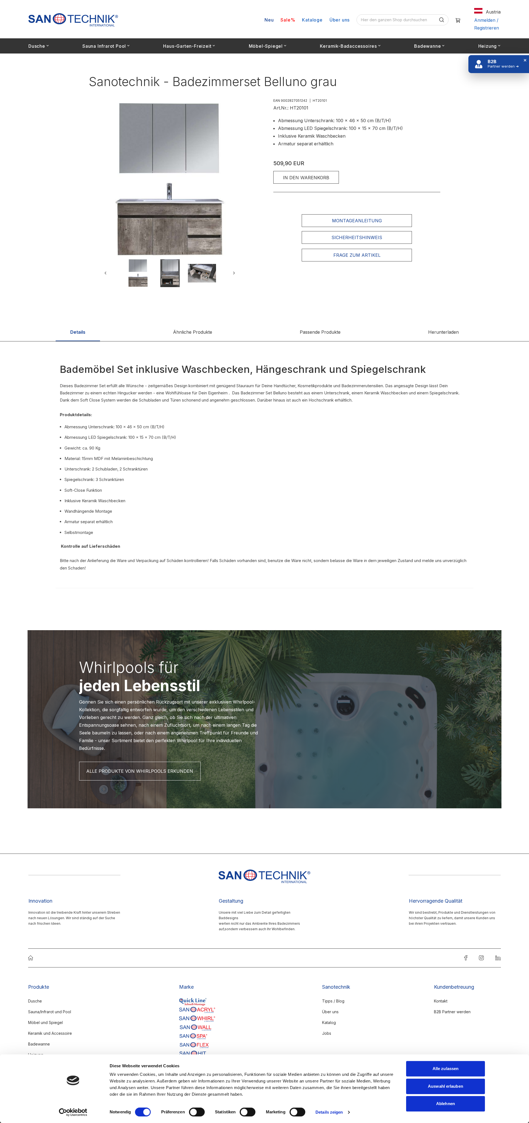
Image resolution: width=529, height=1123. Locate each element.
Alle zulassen (445, 1068)
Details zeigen (329, 1112)
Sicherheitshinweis (356, 237)
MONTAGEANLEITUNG (357, 220)
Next (233, 273)
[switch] (197, 1112)
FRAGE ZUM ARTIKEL (356, 255)
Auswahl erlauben (445, 1086)
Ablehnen (445, 1103)
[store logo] (73, 19)
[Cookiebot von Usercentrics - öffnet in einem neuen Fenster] (73, 1112)
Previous (106, 273)
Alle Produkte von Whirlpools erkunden (139, 771)
